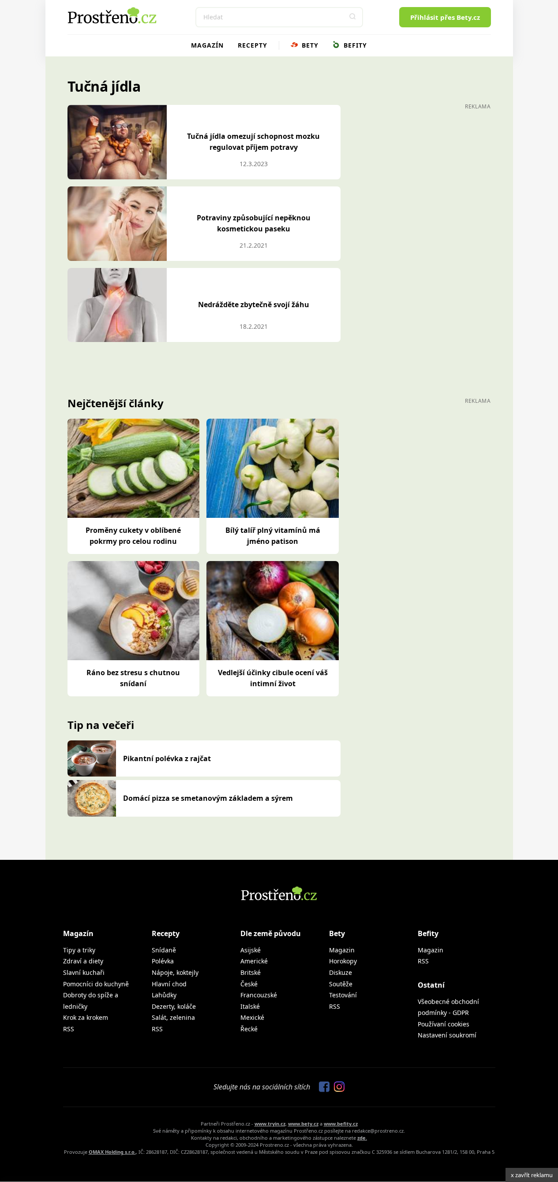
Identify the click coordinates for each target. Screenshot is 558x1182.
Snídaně (164, 950)
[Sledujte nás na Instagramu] (337, 1087)
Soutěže (340, 984)
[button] (353, 17)
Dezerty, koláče (174, 1006)
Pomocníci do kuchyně (96, 984)
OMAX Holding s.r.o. (112, 1152)
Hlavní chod (169, 984)
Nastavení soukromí (447, 1035)
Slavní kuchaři (84, 972)
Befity (354, 45)
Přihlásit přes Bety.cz (445, 17)
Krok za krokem (85, 1017)
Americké (254, 961)
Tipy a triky (79, 950)
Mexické (252, 1017)
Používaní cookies (443, 1024)
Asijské (250, 950)
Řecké (249, 1029)
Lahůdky (164, 995)
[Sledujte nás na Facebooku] (322, 1087)
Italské (250, 1006)
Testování (343, 995)
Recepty (252, 45)
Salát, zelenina (173, 1017)
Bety (309, 45)
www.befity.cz (341, 1123)
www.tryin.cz (270, 1123)
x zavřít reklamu (532, 1175)
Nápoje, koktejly (175, 972)
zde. (362, 1137)
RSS (68, 1029)
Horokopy (343, 961)
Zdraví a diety (83, 961)
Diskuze (340, 972)
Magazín (207, 45)
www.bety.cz (303, 1123)
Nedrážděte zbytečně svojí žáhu (253, 304)
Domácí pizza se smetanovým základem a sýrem (208, 798)
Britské (250, 972)
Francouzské (258, 995)
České (249, 984)
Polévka (163, 961)
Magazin (342, 950)
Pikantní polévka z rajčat (167, 758)
